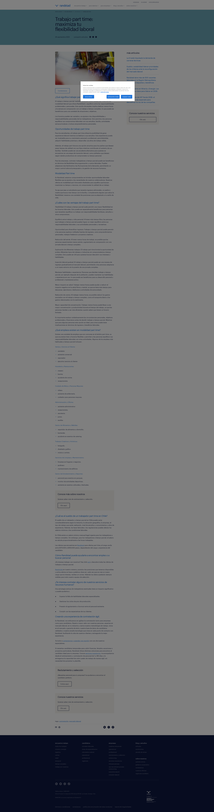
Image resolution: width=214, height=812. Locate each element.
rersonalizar (88, 96)
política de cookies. (104, 92)
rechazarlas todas (113, 96)
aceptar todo (127, 96)
